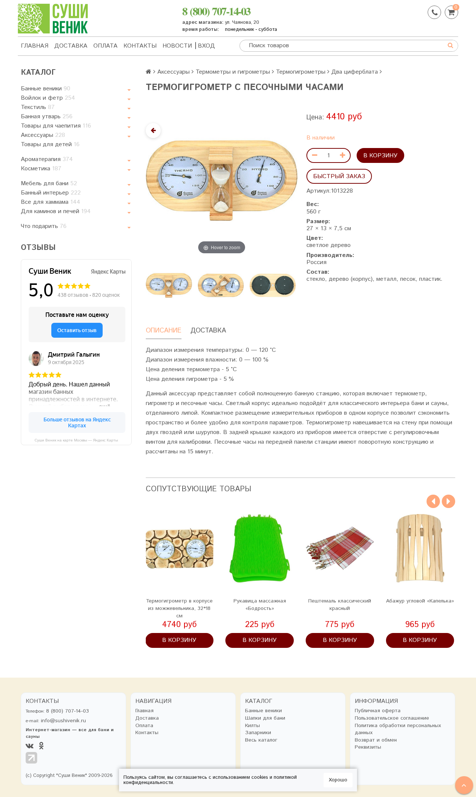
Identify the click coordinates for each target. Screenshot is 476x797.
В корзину (380, 155)
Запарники (258, 732)
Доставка (70, 46)
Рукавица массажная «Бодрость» (260, 604)
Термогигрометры (300, 72)
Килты (252, 725)
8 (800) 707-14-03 (216, 10)
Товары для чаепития (56, 126)
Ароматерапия (47, 159)
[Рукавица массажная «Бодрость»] (259, 548)
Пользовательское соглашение (392, 718)
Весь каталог (261, 740)
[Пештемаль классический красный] (340, 548)
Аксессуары (43, 135)
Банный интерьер (51, 193)
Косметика (41, 168)
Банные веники (45, 88)
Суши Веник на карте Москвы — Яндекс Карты (76, 440)
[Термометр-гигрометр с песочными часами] (221, 285)
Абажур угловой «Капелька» (420, 601)
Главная (34, 46)
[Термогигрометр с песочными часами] (169, 285)
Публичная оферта (378, 710)
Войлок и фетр (48, 98)
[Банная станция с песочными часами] (273, 285)
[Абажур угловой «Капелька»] (420, 548)
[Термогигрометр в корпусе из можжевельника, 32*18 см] (179, 548)
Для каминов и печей (56, 211)
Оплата (105, 46)
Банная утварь (47, 116)
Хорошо (338, 780)
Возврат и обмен (376, 740)
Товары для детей (50, 144)
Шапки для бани (265, 718)
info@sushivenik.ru (63, 720)
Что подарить (44, 226)
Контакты (140, 46)
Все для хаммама (50, 202)
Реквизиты (368, 747)
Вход (206, 46)
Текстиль (38, 107)
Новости (177, 46)
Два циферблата (354, 72)
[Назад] (153, 130)
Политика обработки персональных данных (398, 729)
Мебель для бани (49, 183)
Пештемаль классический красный (339, 604)
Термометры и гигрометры (233, 72)
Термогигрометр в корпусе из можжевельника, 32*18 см (179, 608)
